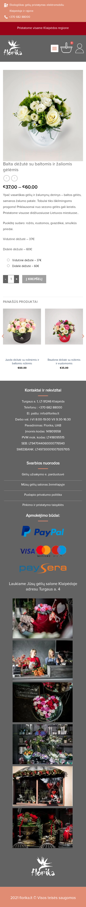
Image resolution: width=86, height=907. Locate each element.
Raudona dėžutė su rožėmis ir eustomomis (64, 361)
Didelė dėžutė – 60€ (25, 266)
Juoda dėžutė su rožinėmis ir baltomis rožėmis (22, 361)
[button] (54, 48)
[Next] (82, 344)
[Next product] (6, 178)
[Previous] (3, 344)
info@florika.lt (49, 413)
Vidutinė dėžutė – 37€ (26, 260)
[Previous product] (14, 178)
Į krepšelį (34, 279)
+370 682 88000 (50, 407)
